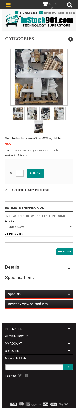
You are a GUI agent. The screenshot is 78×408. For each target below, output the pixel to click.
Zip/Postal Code (14, 234)
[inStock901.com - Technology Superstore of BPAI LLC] (39, 20)
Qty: (12, 173)
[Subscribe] (68, 367)
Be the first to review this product (29, 189)
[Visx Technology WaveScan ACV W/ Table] (18, 108)
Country (9, 221)
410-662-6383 (28, 12)
